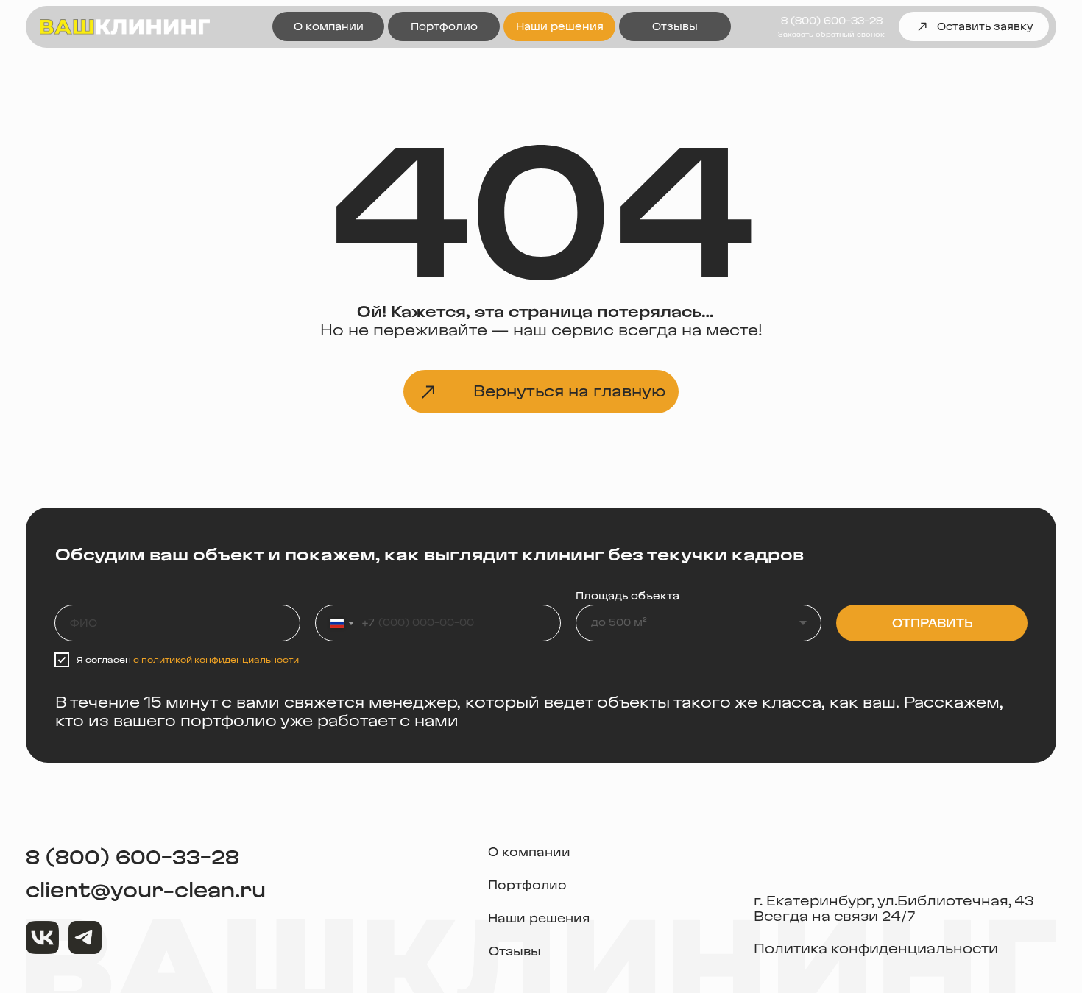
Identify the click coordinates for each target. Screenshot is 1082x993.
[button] (831, 34)
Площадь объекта (627, 596)
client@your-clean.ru (146, 890)
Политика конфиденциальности (876, 948)
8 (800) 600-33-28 (132, 857)
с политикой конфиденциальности (216, 659)
